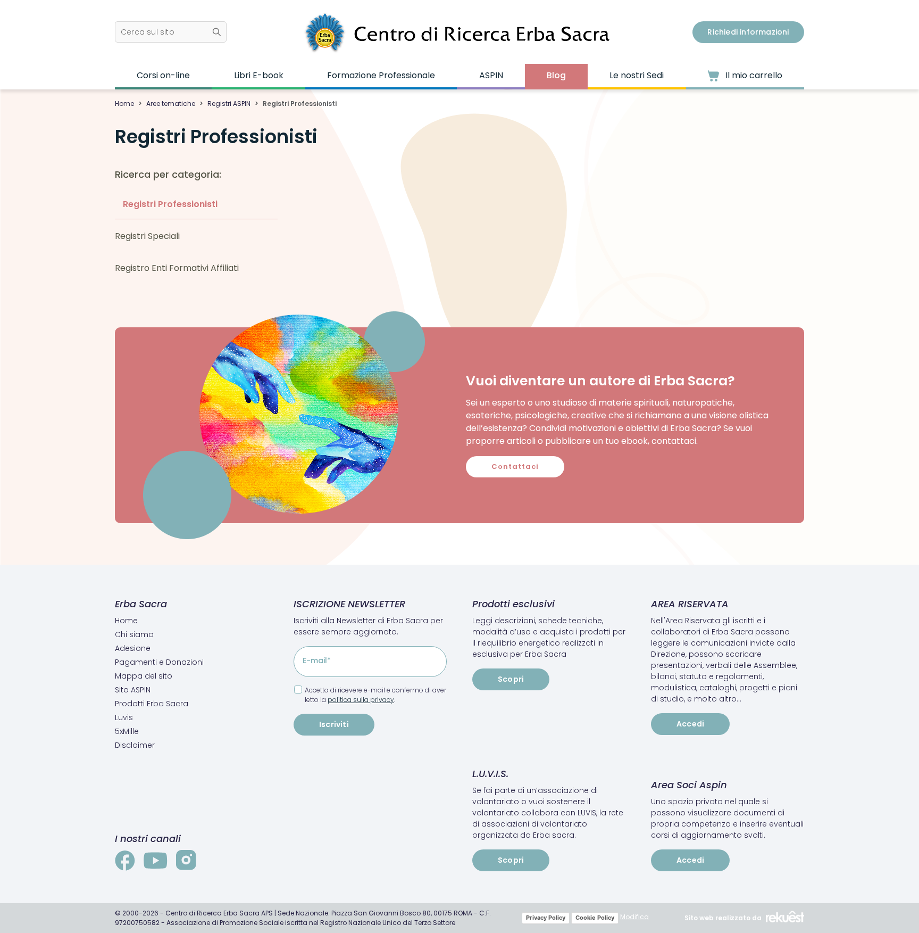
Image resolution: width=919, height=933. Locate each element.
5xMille (127, 731)
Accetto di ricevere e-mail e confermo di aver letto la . (375, 695)
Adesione (133, 648)
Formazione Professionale (381, 75)
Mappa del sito (143, 676)
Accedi (690, 724)
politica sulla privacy (361, 699)
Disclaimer (135, 745)
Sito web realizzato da (723, 917)
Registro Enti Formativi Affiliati (177, 268)
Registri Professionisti (170, 204)
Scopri (511, 679)
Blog (556, 75)
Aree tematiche (170, 103)
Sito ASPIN (133, 689)
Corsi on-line (163, 75)
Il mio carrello (752, 75)
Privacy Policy (545, 917)
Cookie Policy (594, 917)
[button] (171, 32)
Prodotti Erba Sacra (151, 703)
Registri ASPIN (228, 103)
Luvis (124, 717)
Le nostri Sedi (636, 75)
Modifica (634, 916)
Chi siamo (134, 634)
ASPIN (491, 75)
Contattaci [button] (515, 466)
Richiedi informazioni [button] (748, 32)
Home (124, 103)
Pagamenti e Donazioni (159, 662)
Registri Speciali (147, 236)
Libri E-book (258, 75)
